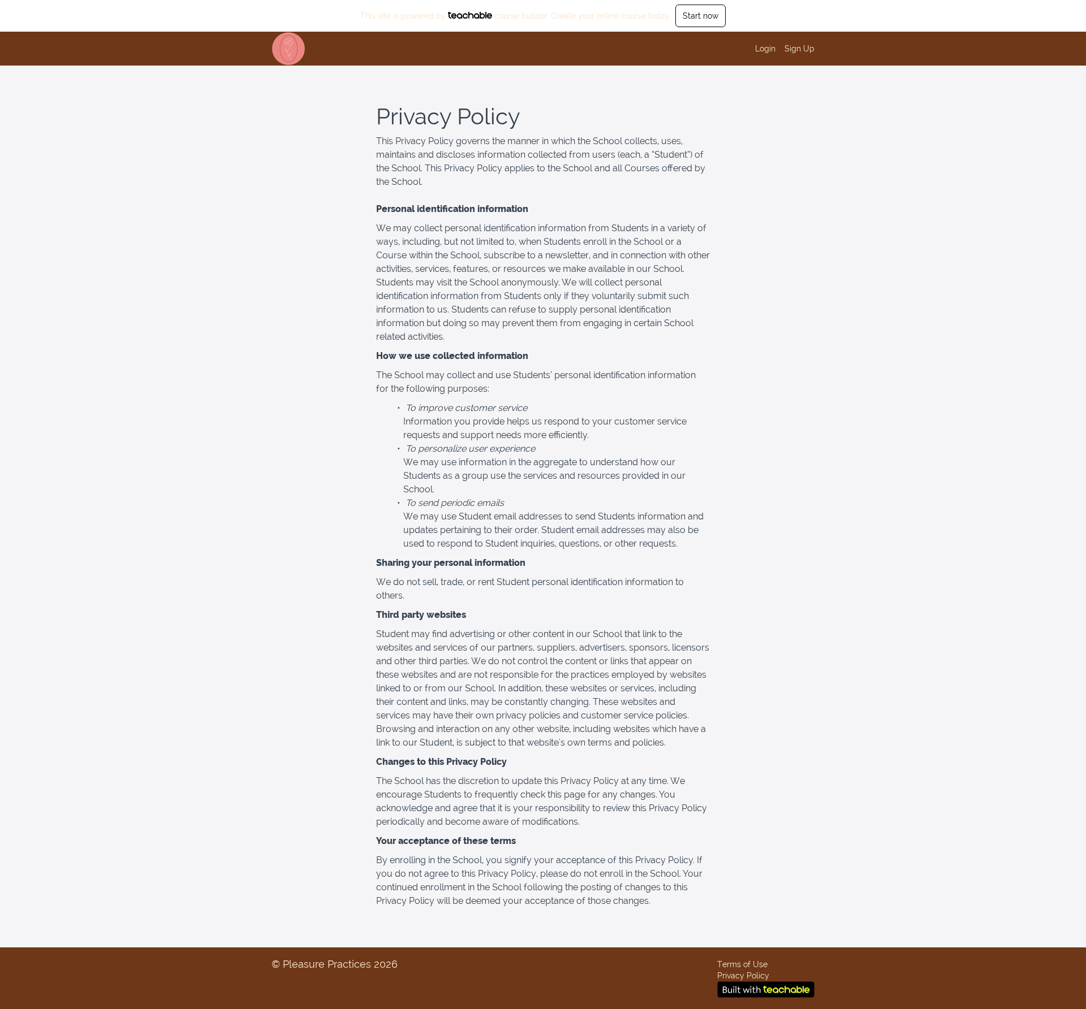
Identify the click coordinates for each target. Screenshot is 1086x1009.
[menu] (780, 48)
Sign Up (800, 48)
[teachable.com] (470, 15)
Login (765, 48)
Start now (700, 15)
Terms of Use (742, 964)
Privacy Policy (743, 975)
